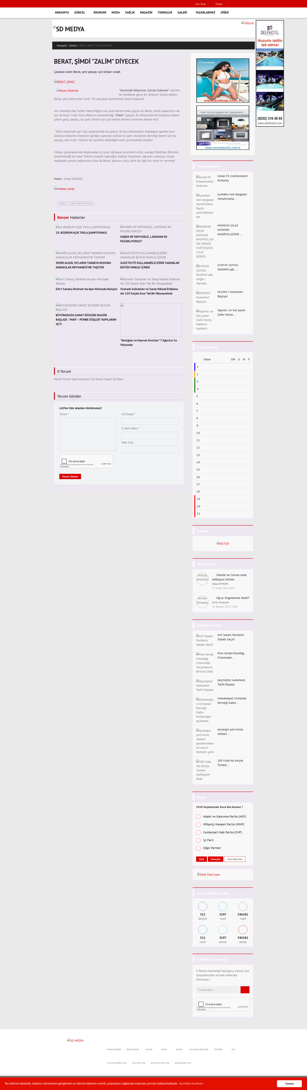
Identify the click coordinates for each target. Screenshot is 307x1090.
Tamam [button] (289, 1083)
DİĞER (225, 12)
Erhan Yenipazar (220, 602)
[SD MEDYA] (75, 1040)
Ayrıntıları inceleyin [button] (191, 1083)
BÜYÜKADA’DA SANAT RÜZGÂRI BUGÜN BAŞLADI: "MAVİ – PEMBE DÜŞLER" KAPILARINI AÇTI (86, 319)
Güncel (73, 45)
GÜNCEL (79, 12)
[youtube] (254, 4)
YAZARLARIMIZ (205, 12)
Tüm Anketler (235, 859)
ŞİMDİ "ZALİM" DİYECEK (81, 203)
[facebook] (232, 4)
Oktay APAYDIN (220, 583)
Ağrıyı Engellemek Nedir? (232, 598)
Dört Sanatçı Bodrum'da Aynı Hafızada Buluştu (86, 289)
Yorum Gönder (70, 476)
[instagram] (243, 4)
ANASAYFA (62, 12)
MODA (116, 12)
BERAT (63, 203)
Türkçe (218, 4)
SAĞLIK (130, 12)
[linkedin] (248, 4)
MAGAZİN (146, 12)
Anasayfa (61, 45)
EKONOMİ (100, 12)
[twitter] (237, 4)
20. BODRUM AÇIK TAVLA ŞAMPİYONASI (81, 233)
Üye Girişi (200, 4)
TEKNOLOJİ (165, 12)
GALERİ (182, 12)
